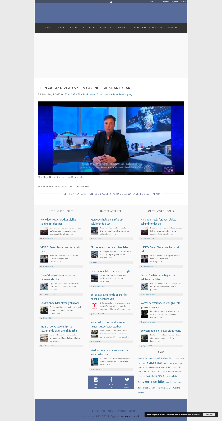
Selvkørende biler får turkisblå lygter (111, 271)
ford (139, 363)
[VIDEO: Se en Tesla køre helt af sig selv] (44, 258)
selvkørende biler (151, 381)
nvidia (160, 371)
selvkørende (157, 375)
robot (140, 376)
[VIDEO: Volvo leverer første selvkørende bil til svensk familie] (44, 337)
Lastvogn (89, 28)
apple (140, 358)
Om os (183, 2)
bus (170, 358)
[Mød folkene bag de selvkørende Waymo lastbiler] (94, 361)
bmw (167, 358)
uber (155, 387)
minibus (141, 371)
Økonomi (173, 28)
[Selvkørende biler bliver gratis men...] (44, 309)
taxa (175, 382)
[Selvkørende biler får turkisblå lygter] (94, 278)
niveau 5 (153, 371)
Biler (61, 28)
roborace (178, 371)
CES (174, 358)
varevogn (161, 388)
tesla (141, 387)
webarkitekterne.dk (130, 416)
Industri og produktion (148, 28)
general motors (168, 363)
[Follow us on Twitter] (39, 1)
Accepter (209, 414)
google (180, 362)
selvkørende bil (171, 376)
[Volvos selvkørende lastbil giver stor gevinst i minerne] (144, 314)
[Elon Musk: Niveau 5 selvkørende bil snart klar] (111, 138)
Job (159, 2)
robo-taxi (171, 371)
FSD (143, 363)
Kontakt (166, 2)
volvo (168, 388)
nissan (146, 371)
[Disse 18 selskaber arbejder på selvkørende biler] (44, 286)
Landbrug (122, 28)
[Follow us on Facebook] (36, 1)
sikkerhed (170, 382)
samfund (146, 376)
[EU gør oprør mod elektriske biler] (94, 254)
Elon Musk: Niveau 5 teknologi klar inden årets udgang (105, 94)
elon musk (180, 358)
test (146, 388)
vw (172, 388)
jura (144, 367)
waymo (176, 387)
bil (164, 358)
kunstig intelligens (153, 367)
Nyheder (175, 2)
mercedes (178, 367)
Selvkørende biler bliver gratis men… (60, 303)
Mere (71, 234)
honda (140, 367)
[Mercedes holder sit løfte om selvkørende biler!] (94, 230)
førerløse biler (153, 362)
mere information (194, 415)
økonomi (141, 392)
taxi (179, 382)
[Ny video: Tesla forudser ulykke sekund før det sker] (44, 230)
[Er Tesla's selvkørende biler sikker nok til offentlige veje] (94, 305)
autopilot (158, 358)
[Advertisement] (111, 58)
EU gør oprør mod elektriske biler (109, 247)
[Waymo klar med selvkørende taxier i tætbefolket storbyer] (94, 333)
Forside (152, 2)
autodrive (149, 358)
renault (165, 371)
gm (175, 363)
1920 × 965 (69, 94)
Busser (74, 28)
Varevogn (105, 28)
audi (144, 358)
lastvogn (169, 367)
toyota (151, 388)
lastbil (163, 367)
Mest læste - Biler (60, 211)
